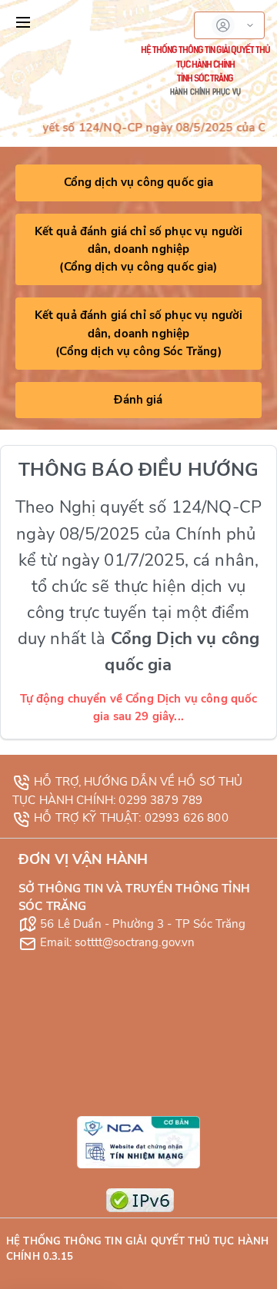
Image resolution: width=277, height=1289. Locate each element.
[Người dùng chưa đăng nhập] (229, 25)
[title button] (23, 22)
